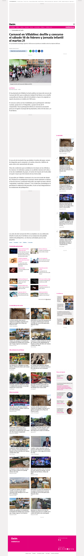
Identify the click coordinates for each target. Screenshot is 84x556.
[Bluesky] (36, 51)
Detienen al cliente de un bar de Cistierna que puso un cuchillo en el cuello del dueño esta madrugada (40, 511)
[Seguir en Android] (58, 540)
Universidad (36, 27)
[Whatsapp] (30, 51)
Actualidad (12, 27)
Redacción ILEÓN (13, 345)
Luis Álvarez (12, 88)
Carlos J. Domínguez (13, 326)
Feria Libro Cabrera (20, 1)
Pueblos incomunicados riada (49, 1)
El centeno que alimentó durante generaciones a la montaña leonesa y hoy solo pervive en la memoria (41, 367)
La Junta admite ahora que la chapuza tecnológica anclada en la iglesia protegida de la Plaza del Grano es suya (19, 322)
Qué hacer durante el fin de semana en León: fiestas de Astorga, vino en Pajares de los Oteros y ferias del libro (40, 471)
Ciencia (31, 27)
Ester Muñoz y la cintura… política (60, 401)
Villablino (25, 242)
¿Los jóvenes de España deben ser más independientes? (64, 384)
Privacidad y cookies (40, 553)
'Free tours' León (25, 1)
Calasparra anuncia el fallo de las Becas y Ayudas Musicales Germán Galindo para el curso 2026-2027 (59, 299)
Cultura (21, 27)
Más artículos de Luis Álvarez (17, 350)
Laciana (10, 242)
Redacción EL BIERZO (14, 433)
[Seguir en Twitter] (60, 549)
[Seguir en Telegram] (63, 549)
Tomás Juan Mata (60, 412)
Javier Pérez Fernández (59, 397)
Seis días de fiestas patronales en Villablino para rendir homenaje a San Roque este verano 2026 (40, 386)
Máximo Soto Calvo (61, 403)
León (20, 242)
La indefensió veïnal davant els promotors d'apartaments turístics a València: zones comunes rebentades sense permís (64, 313)
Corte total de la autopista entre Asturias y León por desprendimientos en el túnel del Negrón (60, 307)
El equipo (34, 553)
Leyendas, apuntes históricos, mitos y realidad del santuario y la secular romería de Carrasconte (19, 386)
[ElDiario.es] (69, 27)
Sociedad (27, 27)
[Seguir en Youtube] (67, 549)
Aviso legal (47, 553)
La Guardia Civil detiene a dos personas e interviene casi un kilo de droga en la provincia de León (66, 223)
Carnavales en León (17, 30)
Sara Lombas (33, 346)
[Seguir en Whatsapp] (71, 549)
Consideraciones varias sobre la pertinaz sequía (60, 410)
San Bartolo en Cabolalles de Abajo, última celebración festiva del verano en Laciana (20, 367)
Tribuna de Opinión (60, 372)
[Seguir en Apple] (60, 540)
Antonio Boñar (60, 378)
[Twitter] (39, 51)
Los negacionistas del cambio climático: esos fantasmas (61, 394)
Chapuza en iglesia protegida (33, 1)
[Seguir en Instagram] (65, 549)
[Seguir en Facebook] (62, 549)
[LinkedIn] (42, 51)
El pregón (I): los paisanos (60, 376)
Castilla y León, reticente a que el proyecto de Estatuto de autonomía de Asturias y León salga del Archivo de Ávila (40, 450)
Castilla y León (49, 27)
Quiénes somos (28, 553)
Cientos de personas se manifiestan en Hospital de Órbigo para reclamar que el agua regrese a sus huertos (19, 342)
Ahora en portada (14, 392)
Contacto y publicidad (55, 553)
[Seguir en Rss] (73, 549)
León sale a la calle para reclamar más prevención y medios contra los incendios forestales (19, 408)
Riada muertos (56, 1)
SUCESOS (60, 1)
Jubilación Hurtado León (65, 1)
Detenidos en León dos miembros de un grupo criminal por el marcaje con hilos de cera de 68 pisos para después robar (41, 322)
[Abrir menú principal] (74, 24)
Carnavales (30, 242)
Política (17, 27)
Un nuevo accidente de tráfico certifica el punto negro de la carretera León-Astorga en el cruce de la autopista (19, 492)
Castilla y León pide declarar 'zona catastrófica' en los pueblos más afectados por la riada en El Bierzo (40, 429)
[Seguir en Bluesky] (58, 549)
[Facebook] (33, 51)
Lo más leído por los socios (16, 305)
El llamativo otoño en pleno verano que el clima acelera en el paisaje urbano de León (19, 470)
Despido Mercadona (41, 1)
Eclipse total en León (72, 1)
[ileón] (18, 538)
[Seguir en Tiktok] (69, 549)
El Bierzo (42, 27)
